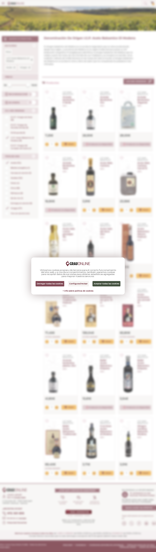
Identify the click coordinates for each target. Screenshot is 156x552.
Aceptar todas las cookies (106, 284)
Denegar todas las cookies (50, 284)
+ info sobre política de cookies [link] (78, 291)
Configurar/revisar (78, 284)
